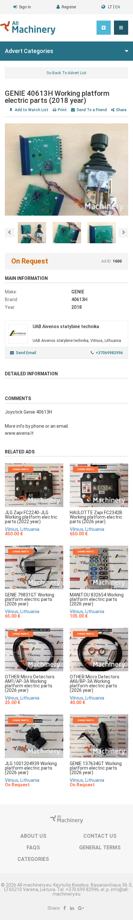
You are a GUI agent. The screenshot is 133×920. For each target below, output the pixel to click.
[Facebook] (64, 908)
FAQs (33, 847)
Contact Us (100, 836)
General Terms (100, 847)
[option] (66, 169)
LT (110, 7)
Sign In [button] (25, 7)
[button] (121, 28)
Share (121, 110)
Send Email (26, 353)
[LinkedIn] (72, 908)
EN (117, 7)
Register (69, 7)
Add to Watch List (31, 110)
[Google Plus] (81, 908)
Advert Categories (29, 51)
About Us (33, 836)
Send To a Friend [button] (92, 110)
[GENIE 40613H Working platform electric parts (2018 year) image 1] (66, 169)
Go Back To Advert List (66, 73)
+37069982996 (109, 353)
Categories (33, 859)
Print (62, 110)
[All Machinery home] (28, 28)
